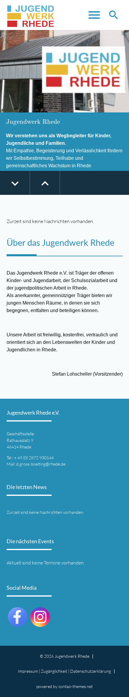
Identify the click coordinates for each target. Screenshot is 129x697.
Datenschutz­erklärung (90, 671)
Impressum (28, 671)
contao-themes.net (75, 686)
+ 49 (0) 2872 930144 (34, 457)
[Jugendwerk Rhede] (31, 15)
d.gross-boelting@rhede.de (40, 463)
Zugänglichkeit (54, 671)
